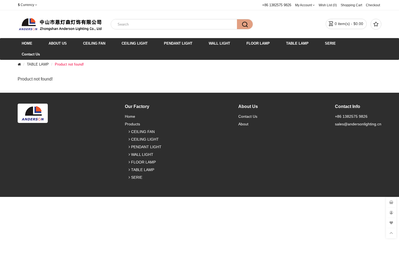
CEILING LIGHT (135, 43)
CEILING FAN (94, 43)
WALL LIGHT (219, 43)
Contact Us (31, 54)
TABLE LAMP (297, 43)
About (243, 124)
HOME (27, 43)
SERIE (330, 43)
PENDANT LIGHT (178, 43)
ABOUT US (58, 43)
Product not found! (69, 64)
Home (130, 116)
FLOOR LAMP (258, 43)
